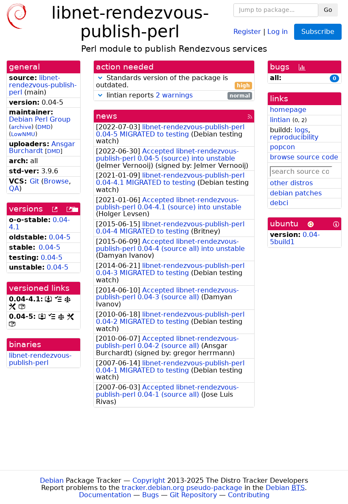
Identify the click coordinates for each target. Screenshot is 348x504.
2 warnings (174, 95)
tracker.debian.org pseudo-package (182, 488)
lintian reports (177, 95)
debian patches (296, 193)
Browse (56, 181)
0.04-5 (59, 237)
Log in (277, 31)
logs (301, 130)
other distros (291, 183)
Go (328, 9)
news (106, 116)
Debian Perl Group (39, 119)
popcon (282, 147)
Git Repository (193, 495)
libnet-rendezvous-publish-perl (43, 85)
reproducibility (294, 137)
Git (34, 181)
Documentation (105, 495)
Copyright (148, 480)
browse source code (304, 157)
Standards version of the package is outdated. (173, 82)
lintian (280, 120)
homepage (288, 110)
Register (247, 31)
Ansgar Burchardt (42, 147)
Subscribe (317, 32)
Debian (52, 480)
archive (21, 127)
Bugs (150, 495)
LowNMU (23, 134)
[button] (100, 78)
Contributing (248, 495)
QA (14, 188)
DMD (44, 127)
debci (279, 203)
